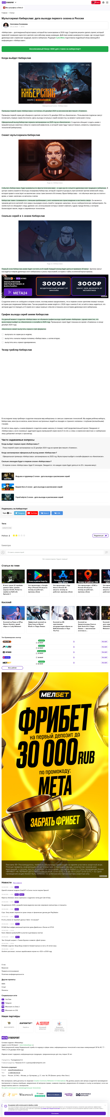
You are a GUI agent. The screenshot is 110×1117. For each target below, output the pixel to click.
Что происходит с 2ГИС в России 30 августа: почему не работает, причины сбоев (87, 589)
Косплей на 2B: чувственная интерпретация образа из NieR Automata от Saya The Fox (63, 626)
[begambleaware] (54, 1094)
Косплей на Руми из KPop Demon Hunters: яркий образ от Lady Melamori (13, 624)
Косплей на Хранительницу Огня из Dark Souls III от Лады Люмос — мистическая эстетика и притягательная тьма (87, 626)
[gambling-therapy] (68, 1094)
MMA (3, 984)
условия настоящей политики (50, 1108)
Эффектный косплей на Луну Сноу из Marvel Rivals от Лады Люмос (37, 624)
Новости (7, 882)
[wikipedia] (26, 1094)
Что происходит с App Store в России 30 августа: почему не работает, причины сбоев (63, 589)
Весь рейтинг (12, 668)
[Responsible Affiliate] (83, 1094)
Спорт (4, 987)
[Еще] (107, 2)
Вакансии (5, 968)
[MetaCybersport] (11, 1037)
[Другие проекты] (9, 2)
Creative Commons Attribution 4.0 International (50, 1081)
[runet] (4, 1094)
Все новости (17, 883)
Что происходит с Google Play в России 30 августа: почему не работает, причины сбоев (38, 589)
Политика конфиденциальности (13, 974)
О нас (4, 964)
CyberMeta (60, 38)
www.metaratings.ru (26, 1045)
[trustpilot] (40, 1094)
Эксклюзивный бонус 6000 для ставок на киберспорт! (55, 49)
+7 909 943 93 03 (14, 1073)
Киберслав (6, 528)
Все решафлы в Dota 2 (14, 7)
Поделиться (98, 535)
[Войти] (103, 2)
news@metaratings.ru (15, 1070)
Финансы (5, 990)
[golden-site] (12, 1094)
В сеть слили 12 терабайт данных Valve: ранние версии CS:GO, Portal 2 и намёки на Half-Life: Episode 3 (13, 590)
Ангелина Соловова (19, 24)
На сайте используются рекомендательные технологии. (21, 1088)
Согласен (55, 1113)
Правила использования (10, 971)
